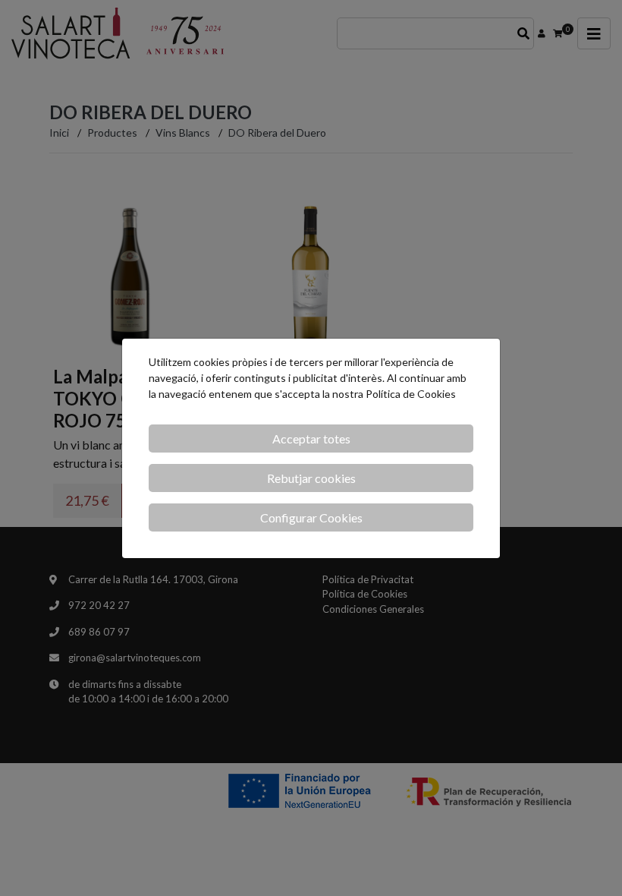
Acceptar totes (311, 438)
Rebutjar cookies (311, 478)
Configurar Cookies (311, 517)
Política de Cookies (411, 393)
